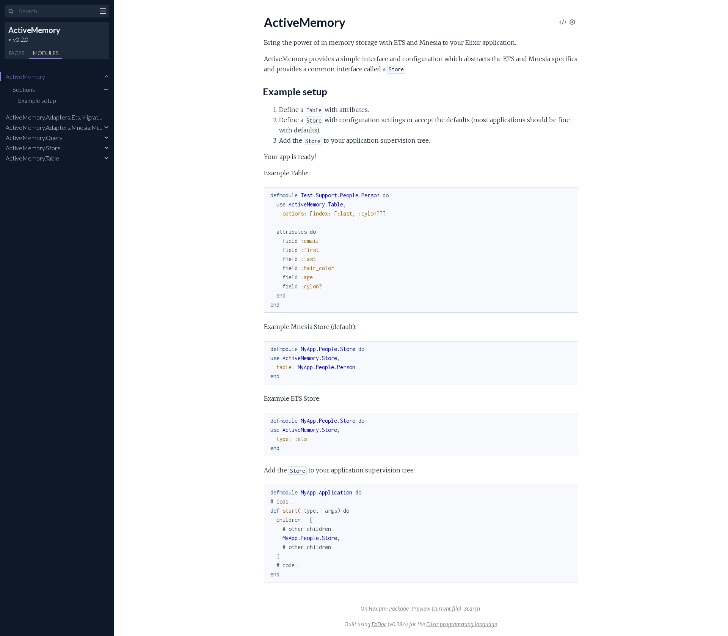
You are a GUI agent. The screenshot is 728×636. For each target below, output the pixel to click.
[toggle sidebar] (103, 12)
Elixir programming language (461, 624)
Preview (420, 608)
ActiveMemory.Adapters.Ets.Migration (56, 117)
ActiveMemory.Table (32, 158)
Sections (24, 89)
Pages (16, 53)
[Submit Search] (11, 11)
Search (472, 609)
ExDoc (379, 624)
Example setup (37, 100)
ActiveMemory (34, 30)
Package (399, 608)
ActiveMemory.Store (33, 147)
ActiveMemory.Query (34, 137)
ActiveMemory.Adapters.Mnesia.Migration (61, 127)
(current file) (446, 608)
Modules (45, 53)
